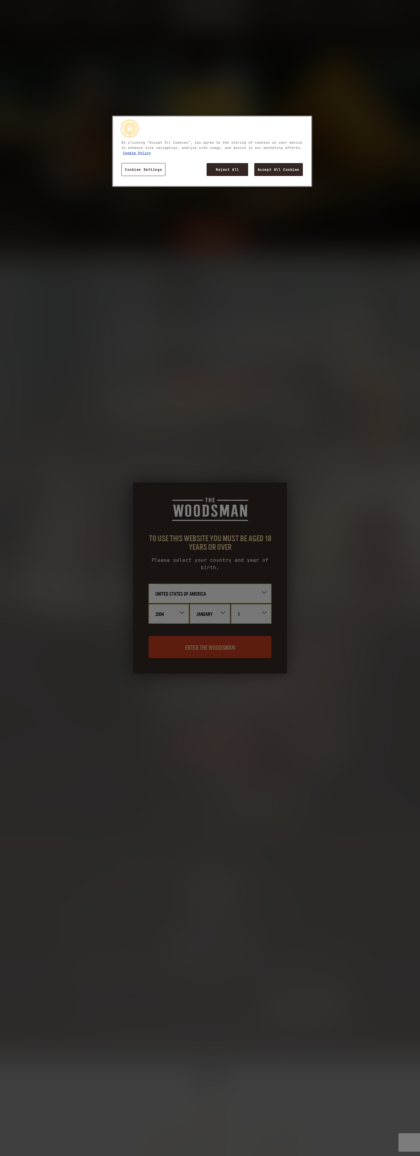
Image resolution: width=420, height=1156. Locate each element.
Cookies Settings (143, 169)
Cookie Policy (137, 152)
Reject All (227, 169)
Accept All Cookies (278, 169)
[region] (212, 151)
